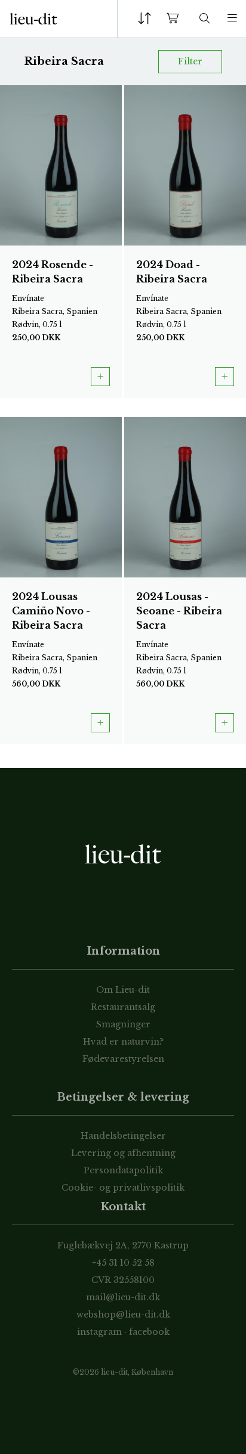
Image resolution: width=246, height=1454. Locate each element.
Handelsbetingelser (123, 1135)
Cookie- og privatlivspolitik (122, 1187)
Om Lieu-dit (123, 989)
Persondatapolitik (123, 1170)
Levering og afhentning (123, 1153)
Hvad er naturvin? (123, 1041)
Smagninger (123, 1024)
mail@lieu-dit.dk (123, 1297)
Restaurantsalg (123, 1007)
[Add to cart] (100, 376)
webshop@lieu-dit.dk (123, 1314)
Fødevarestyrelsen (123, 1059)
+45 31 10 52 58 (123, 1262)
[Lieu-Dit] (33, 19)
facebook (149, 1331)
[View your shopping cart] (175, 19)
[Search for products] (205, 19)
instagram (99, 1331)
